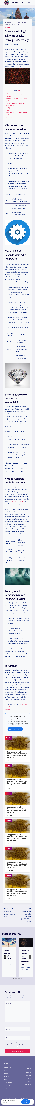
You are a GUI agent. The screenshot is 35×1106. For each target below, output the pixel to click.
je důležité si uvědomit (17, 501)
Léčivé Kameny (6, 1075)
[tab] (13, 978)
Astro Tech (9, 44)
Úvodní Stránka (28, 1073)
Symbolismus (7, 1082)
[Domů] (5, 22)
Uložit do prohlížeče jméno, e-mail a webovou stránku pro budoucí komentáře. (17, 1044)
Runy (6, 1079)
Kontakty (28, 1084)
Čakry (6, 1070)
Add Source (26, 1101)
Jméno (8, 1029)
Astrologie (8, 27)
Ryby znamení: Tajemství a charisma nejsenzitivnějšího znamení (25, 915)
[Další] (30, 957)
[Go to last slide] (5, 957)
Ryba (7, 1088)
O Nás (29, 1081)
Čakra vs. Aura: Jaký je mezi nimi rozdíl (9, 912)
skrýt (19, 90)
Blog (29, 1078)
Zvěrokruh (7, 1085)
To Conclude (9, 117)
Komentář (9, 1003)
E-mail (8, 1038)
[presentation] (9, 942)
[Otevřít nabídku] (29, 2)
